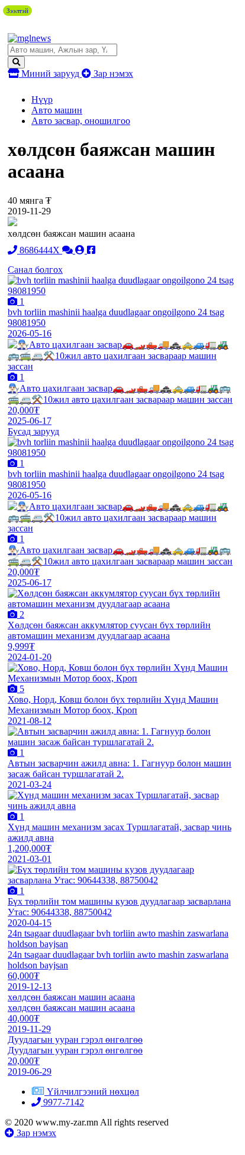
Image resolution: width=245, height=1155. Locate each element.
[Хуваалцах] (91, 250)
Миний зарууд (50, 73)
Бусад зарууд (33, 431)
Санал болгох (35, 270)
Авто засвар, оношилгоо (80, 121)
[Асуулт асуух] (68, 250)
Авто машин (56, 110)
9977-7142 (62, 1102)
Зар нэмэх (112, 73)
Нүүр (42, 99)
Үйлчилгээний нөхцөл (93, 1092)
